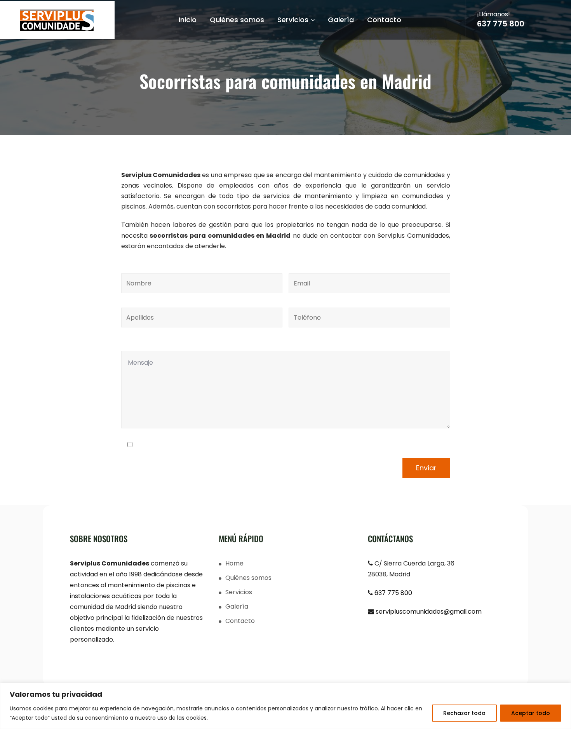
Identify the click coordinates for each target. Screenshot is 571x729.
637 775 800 (500, 23)
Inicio (188, 19)
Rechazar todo (464, 713)
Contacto (384, 19)
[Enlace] (57, 20)
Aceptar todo (530, 713)
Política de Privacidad (198, 444)
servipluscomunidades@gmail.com (429, 611)
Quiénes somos (237, 19)
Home (234, 563)
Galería (341, 19)
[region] (285, 706)
